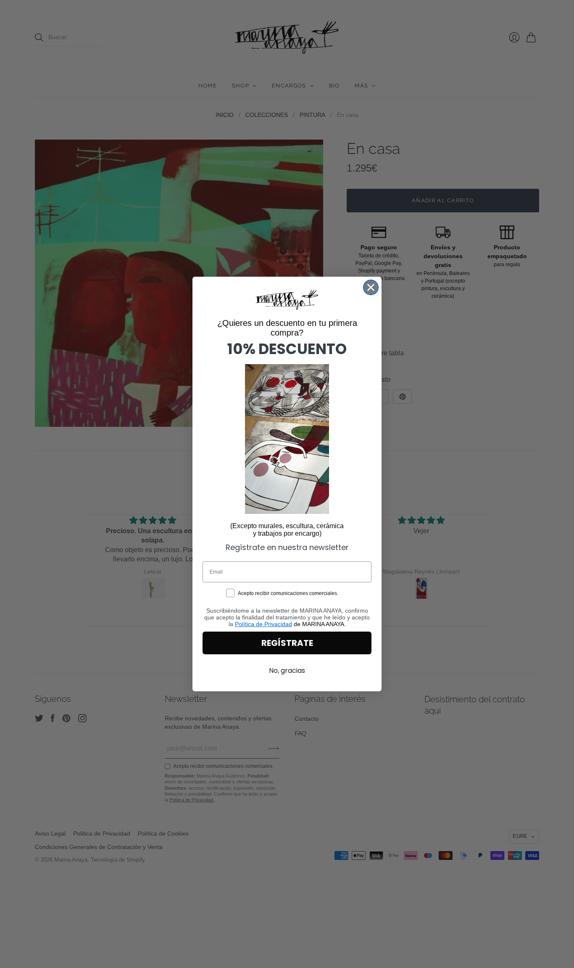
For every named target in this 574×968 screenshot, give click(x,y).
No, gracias (287, 670)
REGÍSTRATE (287, 643)
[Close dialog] (370, 287)
